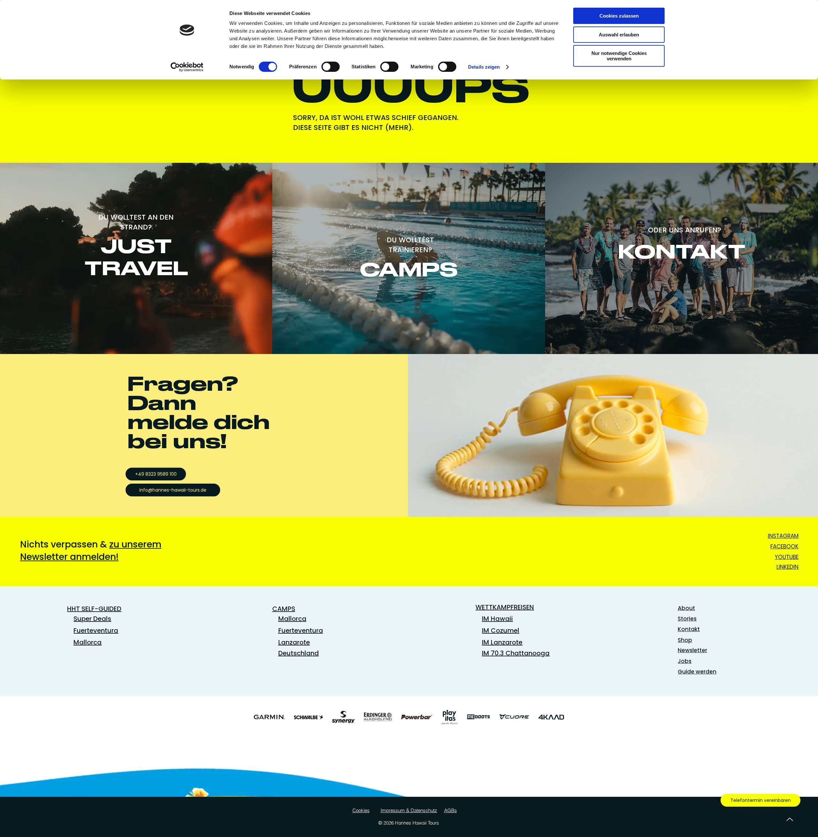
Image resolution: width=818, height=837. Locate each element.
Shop (685, 640)
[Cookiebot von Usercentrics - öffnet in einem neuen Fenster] (187, 67)
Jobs (684, 661)
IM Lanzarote (502, 642)
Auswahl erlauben (619, 34)
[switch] (330, 67)
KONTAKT (681, 251)
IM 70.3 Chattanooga (516, 653)
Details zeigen (484, 67)
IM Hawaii (497, 618)
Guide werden (697, 671)
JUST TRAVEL (136, 257)
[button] (90, 550)
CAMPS (409, 269)
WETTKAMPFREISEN (504, 607)
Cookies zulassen (619, 16)
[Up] (789, 819)
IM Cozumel (500, 630)
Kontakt (689, 629)
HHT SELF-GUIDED (94, 608)
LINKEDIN (787, 567)
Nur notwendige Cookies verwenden (619, 55)
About (686, 608)
